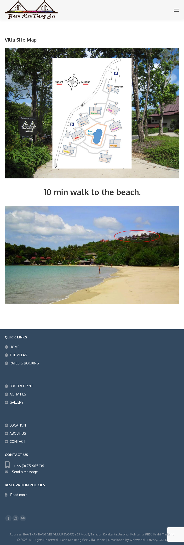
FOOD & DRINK (21, 386)
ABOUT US (18, 433)
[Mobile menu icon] (176, 10)
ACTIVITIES (18, 394)
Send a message (23, 472)
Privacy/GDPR (157, 540)
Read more (18, 495)
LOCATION (18, 425)
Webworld (137, 540)
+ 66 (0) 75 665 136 (27, 466)
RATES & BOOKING (24, 363)
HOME (14, 347)
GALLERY (16, 402)
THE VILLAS (18, 355)
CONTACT (17, 441)
